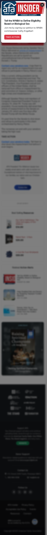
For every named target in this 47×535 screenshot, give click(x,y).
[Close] (42, 5)
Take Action (13, 37)
